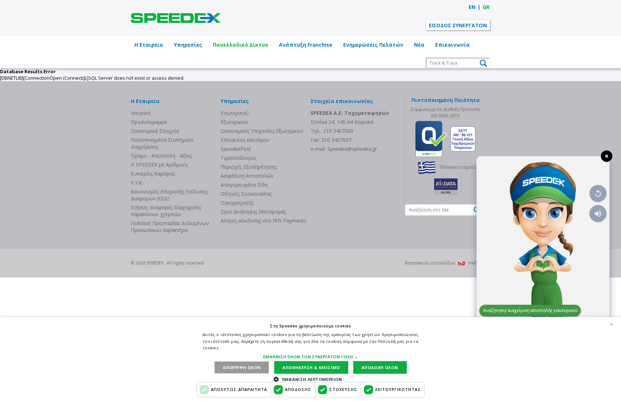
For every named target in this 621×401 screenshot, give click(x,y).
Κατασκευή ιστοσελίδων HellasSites (447, 263)
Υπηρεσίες (188, 44)
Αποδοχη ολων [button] (380, 367)
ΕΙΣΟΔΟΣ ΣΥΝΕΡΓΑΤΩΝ (458, 25)
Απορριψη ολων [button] (242, 367)
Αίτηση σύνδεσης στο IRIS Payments (264, 220)
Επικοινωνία (452, 44)
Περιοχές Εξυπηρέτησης (249, 166)
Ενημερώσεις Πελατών (373, 44)
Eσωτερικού (235, 112)
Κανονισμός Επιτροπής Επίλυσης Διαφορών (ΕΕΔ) (169, 195)
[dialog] (310, 359)
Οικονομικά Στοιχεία (155, 130)
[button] (310, 356)
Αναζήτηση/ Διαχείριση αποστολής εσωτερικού (530, 310)
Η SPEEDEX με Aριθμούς (159, 164)
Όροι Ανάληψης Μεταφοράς (253, 211)
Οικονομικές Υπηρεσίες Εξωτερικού (262, 130)
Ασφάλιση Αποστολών (247, 175)
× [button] (611, 324)
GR (486, 7)
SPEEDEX (176, 18)
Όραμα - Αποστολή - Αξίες (161, 155)
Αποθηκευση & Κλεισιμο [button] (311, 367)
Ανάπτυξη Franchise (305, 44)
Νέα (419, 44)
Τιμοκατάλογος (238, 157)
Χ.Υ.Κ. (137, 182)
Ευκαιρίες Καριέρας (153, 173)
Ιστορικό (141, 112)
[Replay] (598, 193)
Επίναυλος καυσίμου (245, 139)
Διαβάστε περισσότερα (244, 347)
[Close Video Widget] (606, 156)
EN (472, 7)
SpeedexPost (236, 148)
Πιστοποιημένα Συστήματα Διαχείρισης (162, 143)
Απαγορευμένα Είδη (244, 184)
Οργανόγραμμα (149, 121)
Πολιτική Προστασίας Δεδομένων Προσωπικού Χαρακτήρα (170, 226)
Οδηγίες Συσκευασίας (246, 193)
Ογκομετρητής (237, 202)
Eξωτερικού (234, 121)
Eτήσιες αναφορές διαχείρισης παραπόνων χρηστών (166, 211)
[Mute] (598, 213)
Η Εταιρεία (148, 44)
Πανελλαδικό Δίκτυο (240, 44)
